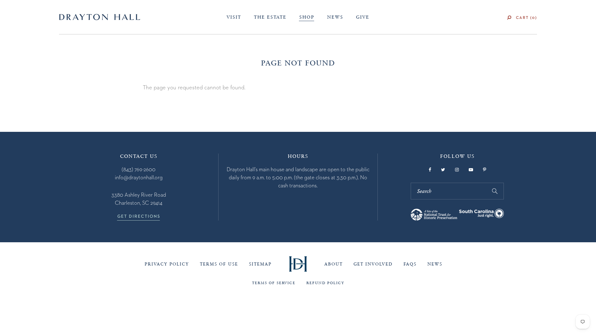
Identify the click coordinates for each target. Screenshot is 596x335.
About (333, 264)
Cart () (526, 17)
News (335, 17)
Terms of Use (219, 264)
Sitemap (260, 264)
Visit (234, 17)
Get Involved (373, 264)
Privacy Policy (167, 264)
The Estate (270, 17)
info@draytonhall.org (139, 177)
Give (362, 17)
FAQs (410, 264)
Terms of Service (274, 283)
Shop (306, 17)
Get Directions (138, 216)
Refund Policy (325, 283)
